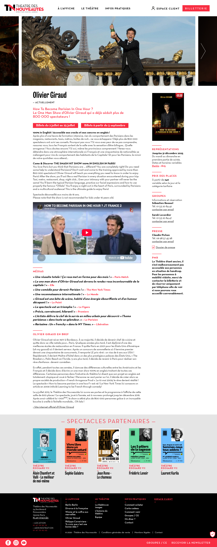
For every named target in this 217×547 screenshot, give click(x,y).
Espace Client (168, 8)
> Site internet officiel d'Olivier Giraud (53, 407)
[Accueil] (24, 8)
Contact (129, 522)
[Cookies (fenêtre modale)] (213, 534)
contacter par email (163, 209)
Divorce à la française (76, 508)
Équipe (98, 517)
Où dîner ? (130, 518)
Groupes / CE (157, 542)
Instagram (15, 542)
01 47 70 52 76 (40, 525)
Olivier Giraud (72, 517)
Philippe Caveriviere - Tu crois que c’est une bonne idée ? (76, 524)
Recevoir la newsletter (191, 542)
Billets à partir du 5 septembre (104, 125)
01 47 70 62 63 (40, 530)
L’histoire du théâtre (101, 512)
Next (203, 51)
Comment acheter (134, 504)
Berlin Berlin (71, 504)
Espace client (163, 499)
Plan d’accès (40, 518)
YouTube (23, 542)
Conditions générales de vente (115, 532)
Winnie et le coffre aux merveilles (76, 513)
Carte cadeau (132, 508)
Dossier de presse (165, 247)
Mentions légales (142, 532)
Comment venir (132, 511)
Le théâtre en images (102, 506)
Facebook (7, 542)
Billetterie (196, 8)
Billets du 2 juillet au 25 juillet (55, 125)
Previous (13, 51)
